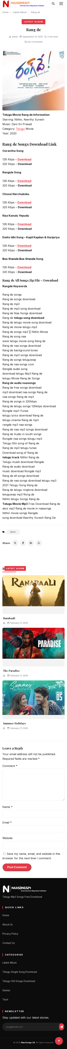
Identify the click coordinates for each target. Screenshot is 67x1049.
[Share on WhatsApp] (39, 543)
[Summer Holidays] (33, 699)
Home (5, 12)
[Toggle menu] (61, 3)
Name (7, 807)
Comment (9, 766)
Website (7, 838)
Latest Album (20, 12)
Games (6, 990)
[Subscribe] (61, 1026)
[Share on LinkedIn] (31, 543)
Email (7, 822)
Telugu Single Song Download (19, 971)
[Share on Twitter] (15, 543)
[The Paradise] (33, 647)
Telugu (20, 128)
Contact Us (8, 942)
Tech (5, 999)
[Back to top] (59, 1041)
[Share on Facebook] (23, 543)
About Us (7, 924)
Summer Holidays (14, 723)
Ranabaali (9, 618)
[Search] (53, 3)
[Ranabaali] (33, 594)
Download (24, 202)
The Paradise (11, 670)
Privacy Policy (10, 933)
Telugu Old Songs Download (18, 981)
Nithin (13, 532)
